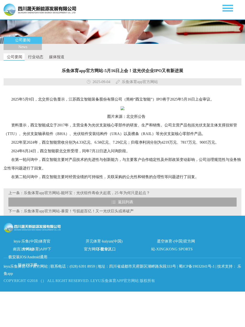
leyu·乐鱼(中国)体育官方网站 (32, 242)
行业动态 (35, 57)
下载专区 (104, 249)
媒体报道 (56, 57)
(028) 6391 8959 (83, 266)
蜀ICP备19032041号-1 (197, 266)
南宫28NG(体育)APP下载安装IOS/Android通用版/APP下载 (29, 250)
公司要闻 (14, 57)
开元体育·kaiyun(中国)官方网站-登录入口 (103, 242)
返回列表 (125, 202)
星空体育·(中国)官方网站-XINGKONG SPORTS (173, 242)
